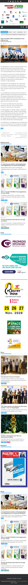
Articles (2, 200)
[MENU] (27, 27)
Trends (8, 442)
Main (2, 383)
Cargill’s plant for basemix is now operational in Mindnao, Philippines (7, 134)
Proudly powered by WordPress (8, 581)
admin (5, 43)
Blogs (2, 128)
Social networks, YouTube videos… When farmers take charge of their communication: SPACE (21, 135)
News (5, 383)
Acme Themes (14, 582)
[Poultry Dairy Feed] (2, 27)
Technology (6, 228)
